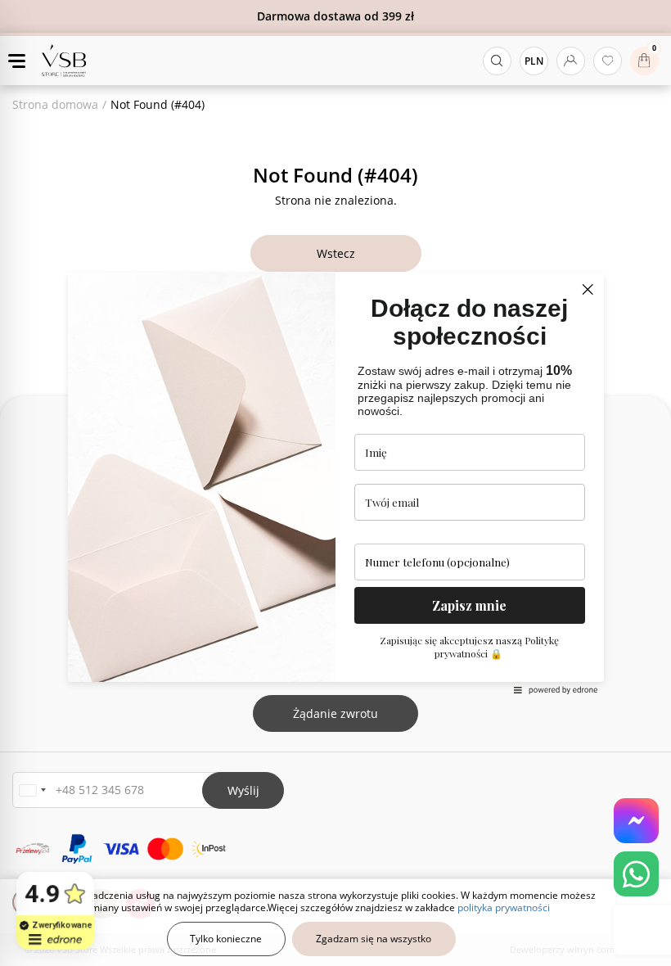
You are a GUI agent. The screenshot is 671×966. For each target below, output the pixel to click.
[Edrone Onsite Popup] (335, 483)
